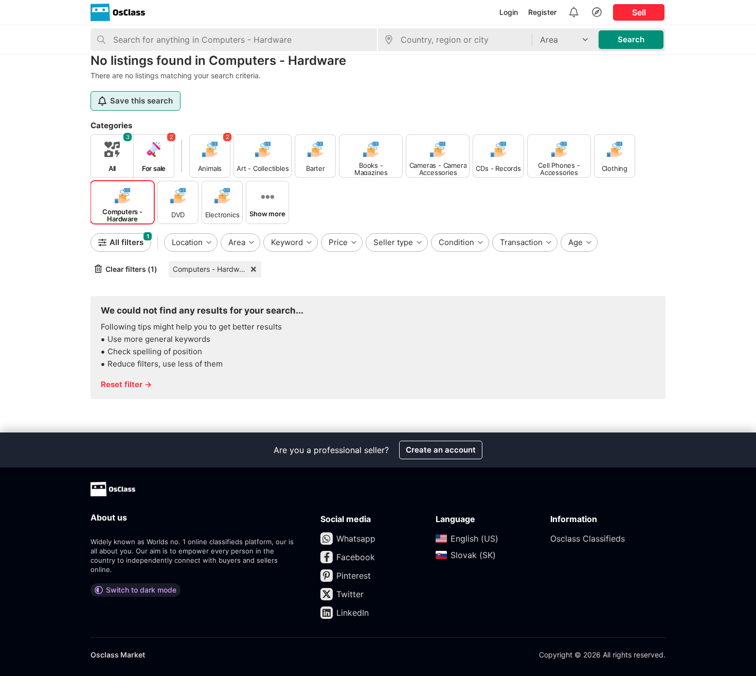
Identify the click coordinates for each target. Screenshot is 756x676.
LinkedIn (352, 613)
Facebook (355, 557)
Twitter (350, 594)
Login (508, 12)
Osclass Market (118, 654)
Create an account (441, 450)
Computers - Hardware (211, 269)
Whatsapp (355, 538)
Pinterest (353, 575)
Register (542, 12)
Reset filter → (126, 384)
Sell (639, 12)
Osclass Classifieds (587, 538)
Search (631, 39)
